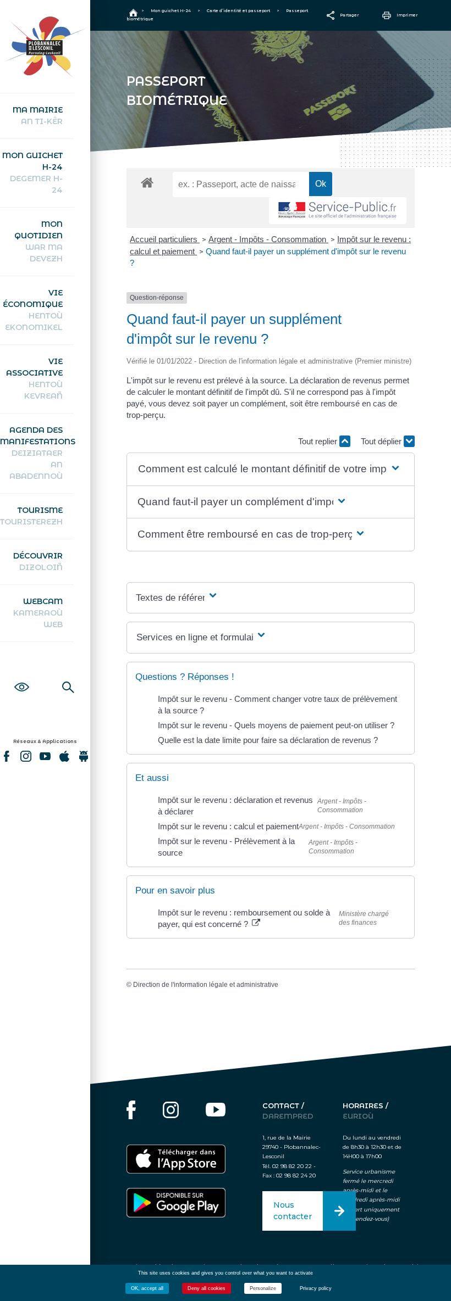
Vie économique (33, 310)
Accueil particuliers (165, 239)
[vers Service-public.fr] (337, 210)
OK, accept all (147, 1288)
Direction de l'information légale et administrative (205, 985)
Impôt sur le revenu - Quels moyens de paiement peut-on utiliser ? (276, 725)
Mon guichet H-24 (32, 172)
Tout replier (318, 441)
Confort (22, 674)
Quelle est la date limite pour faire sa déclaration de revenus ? (268, 740)
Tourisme (31, 516)
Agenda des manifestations (37, 453)
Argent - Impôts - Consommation (268, 239)
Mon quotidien (38, 241)
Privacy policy (316, 1288)
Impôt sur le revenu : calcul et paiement (228, 826)
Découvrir (38, 561)
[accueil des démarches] (147, 182)
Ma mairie (38, 115)
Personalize (263, 1288)
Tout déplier (382, 441)
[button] (270, 469)
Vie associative (34, 378)
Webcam (38, 612)
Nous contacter (292, 1210)
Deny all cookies (207, 1288)
